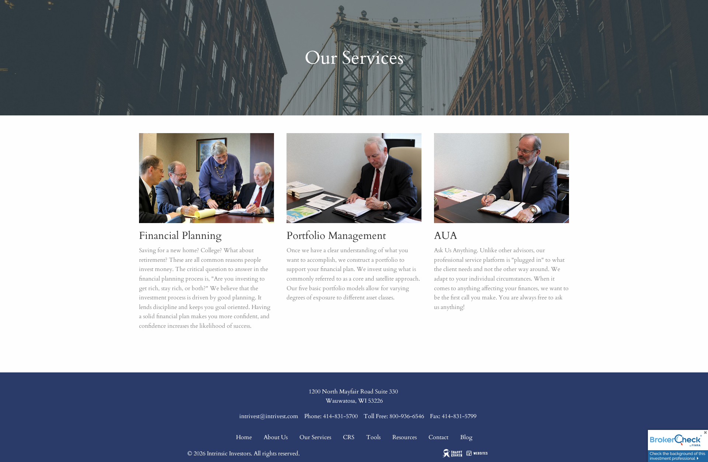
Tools (373, 437)
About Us (276, 437)
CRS (348, 437)
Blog (466, 437)
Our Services (315, 437)
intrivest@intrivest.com (268, 416)
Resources (404, 437)
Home (244, 437)
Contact (438, 437)
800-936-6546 (406, 416)
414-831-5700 (340, 416)
